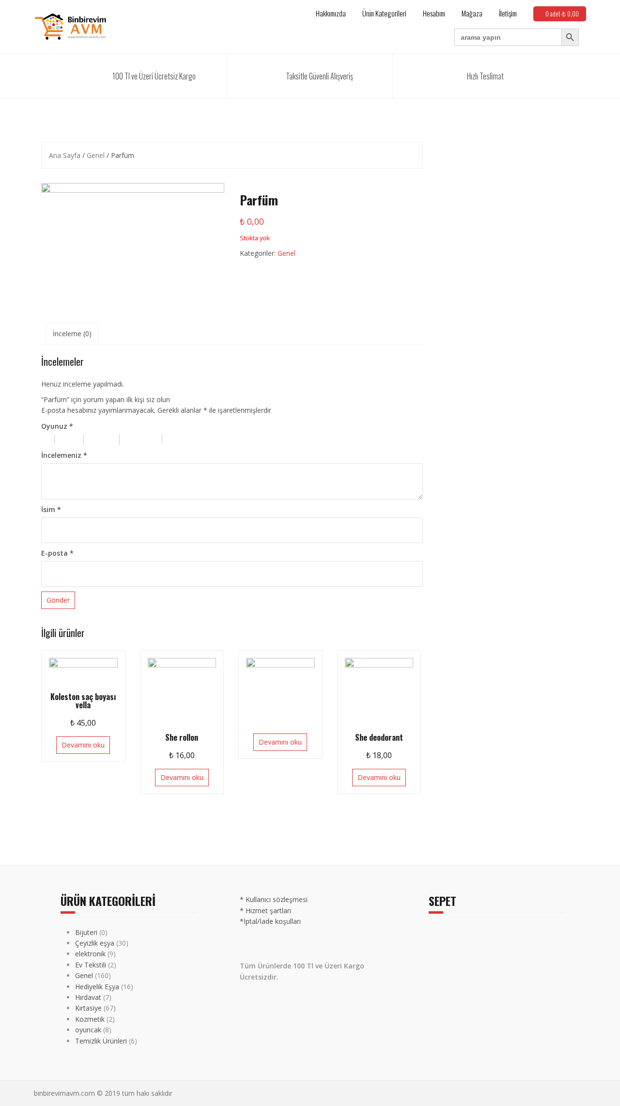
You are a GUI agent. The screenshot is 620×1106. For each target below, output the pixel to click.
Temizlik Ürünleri (101, 1040)
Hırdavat (88, 997)
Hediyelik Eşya (97, 986)
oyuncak (88, 1029)
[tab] (72, 333)
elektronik (90, 953)
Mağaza (472, 13)
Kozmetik (90, 1019)
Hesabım (434, 13)
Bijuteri (86, 932)
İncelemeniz (64, 455)
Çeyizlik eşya (94, 943)
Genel (96, 155)
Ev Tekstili (90, 964)
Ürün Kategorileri (384, 13)
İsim (51, 509)
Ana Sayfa (64, 155)
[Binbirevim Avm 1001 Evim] (70, 26)
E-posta (57, 553)
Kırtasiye (88, 1008)
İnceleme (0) (72, 333)
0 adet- (562, 13)
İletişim (508, 13)
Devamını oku (83, 744)
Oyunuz (57, 426)
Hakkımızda (331, 13)
